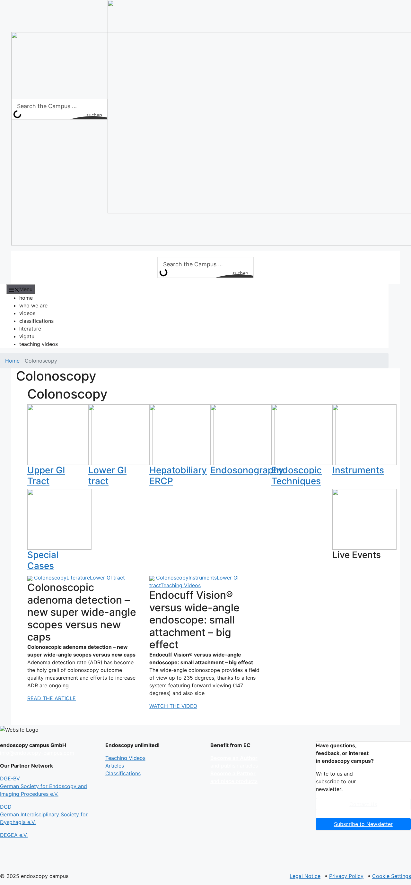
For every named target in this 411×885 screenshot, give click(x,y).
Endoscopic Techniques (296, 475)
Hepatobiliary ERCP (178, 475)
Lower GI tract (107, 475)
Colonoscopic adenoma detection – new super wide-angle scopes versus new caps (81, 612)
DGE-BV (43, 786)
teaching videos (38, 344)
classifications (36, 321)
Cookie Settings (391, 876)
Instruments (358, 470)
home (26, 298)
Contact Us (363, 804)
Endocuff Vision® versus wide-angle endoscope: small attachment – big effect (194, 620)
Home (12, 360)
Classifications (123, 773)
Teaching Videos (181, 585)
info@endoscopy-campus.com (37, 753)
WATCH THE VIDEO (173, 706)
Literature (78, 577)
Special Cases (42, 560)
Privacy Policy (346, 876)
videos (27, 313)
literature (30, 328)
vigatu (26, 336)
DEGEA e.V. (14, 835)
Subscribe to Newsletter (363, 824)
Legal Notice (305, 876)
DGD (44, 814)
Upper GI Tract (46, 475)
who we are (33, 305)
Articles (114, 765)
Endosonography (247, 470)
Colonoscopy (50, 577)
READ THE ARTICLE (51, 698)
